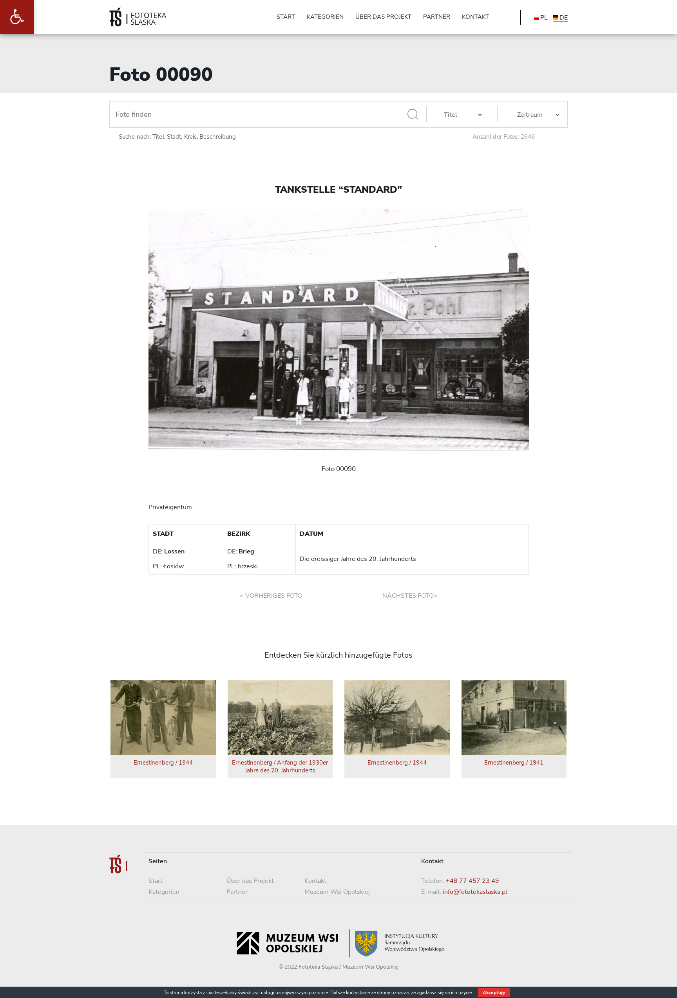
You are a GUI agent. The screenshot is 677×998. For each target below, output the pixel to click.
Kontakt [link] (315, 881)
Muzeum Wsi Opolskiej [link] (337, 892)
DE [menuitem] (563, 17)
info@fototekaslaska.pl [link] (475, 892)
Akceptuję (494, 992)
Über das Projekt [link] (250, 881)
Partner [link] (237, 892)
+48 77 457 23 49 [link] (472, 881)
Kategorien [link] (163, 892)
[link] (17, 17)
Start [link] (155, 881)
